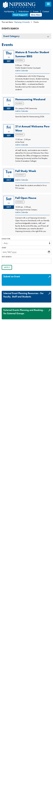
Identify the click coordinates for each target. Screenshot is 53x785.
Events (35, 11)
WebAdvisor (23, 11)
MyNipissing (9, 11)
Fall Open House (25, 198)
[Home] (25, 5)
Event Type (6, 239)
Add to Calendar (21, 70)
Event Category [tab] (11, 36)
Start (4, 248)
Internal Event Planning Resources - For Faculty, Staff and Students (23, 295)
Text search (6, 257)
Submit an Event (11, 276)
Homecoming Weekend (30, 99)
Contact (46, 11)
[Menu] (48, 4)
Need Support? (20, 14)
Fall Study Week (25, 171)
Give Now (36, 14)
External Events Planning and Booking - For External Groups (23, 311)
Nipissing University (22, 22)
